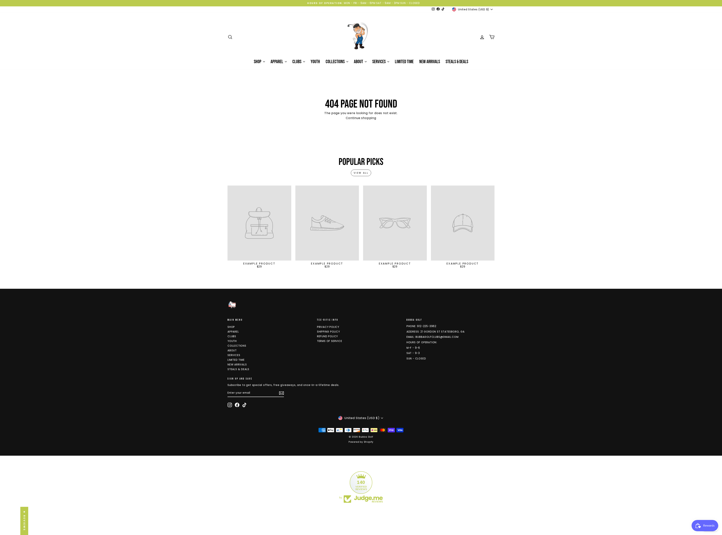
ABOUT (359, 62)
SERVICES (379, 62)
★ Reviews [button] (24, 521)
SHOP (258, 62)
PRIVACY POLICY (328, 327)
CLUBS (297, 62)
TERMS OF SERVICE (329, 341)
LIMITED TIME (404, 62)
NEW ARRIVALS (429, 62)
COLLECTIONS (335, 62)
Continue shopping (361, 118)
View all (361, 172)
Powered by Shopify (361, 441)
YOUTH (315, 62)
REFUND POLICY (327, 336)
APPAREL (277, 62)
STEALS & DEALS (457, 62)
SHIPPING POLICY (328, 331)
